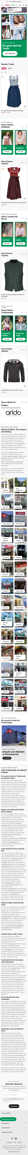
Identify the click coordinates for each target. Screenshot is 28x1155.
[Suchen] (17, 5)
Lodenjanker (13, 894)
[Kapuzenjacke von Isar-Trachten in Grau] (14, 371)
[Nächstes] (26, 126)
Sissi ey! (19, 461)
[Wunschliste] (25, 106)
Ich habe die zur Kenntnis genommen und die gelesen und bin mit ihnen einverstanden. (14, 1100)
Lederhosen (15, 858)
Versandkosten (6, 1147)
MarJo (14, 838)
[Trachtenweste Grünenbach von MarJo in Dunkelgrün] (14, 275)
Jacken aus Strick (16, 892)
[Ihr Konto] (23, 5)
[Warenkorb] (26, 5)
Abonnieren (14, 1106)
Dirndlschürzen (18, 979)
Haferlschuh (10, 890)
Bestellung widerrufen (8, 1119)
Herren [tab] (10, 68)
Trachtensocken (12, 888)
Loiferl (5, 888)
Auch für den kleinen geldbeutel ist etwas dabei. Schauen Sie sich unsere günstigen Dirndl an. (12, 927)
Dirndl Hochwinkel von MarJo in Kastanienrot (13, 202)
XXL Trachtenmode (16, 1009)
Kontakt (19, 1142)
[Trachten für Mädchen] (7, 323)
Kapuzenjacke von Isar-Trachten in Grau (12, 390)
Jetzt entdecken (8, 151)
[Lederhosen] (7, 229)
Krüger (20, 456)
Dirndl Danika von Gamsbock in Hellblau (12, 110)
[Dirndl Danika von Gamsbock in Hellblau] (14, 91)
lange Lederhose (7, 864)
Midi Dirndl (8, 834)
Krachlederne (8, 949)
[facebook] (16, 1138)
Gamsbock (12, 461)
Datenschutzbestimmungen (14, 1098)
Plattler (5, 862)
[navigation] (24, 126)
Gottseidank (4, 918)
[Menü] (2, 5)
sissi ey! (24, 918)
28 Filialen (21, 443)
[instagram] (12, 1138)
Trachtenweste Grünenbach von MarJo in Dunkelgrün (12, 295)
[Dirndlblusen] (21, 138)
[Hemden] (21, 229)
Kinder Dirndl (12, 944)
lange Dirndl (16, 834)
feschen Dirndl (15, 968)
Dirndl (10, 814)
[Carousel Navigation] (3, 72)
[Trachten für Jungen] (21, 323)
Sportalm (14, 456)
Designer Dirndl (7, 916)
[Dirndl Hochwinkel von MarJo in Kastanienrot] (14, 183)
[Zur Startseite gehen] (10, 5)
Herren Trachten (9, 855)
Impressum (9, 1142)
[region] (14, 184)
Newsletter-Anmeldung (15, 1)
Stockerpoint (23, 838)
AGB (12, 1099)
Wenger (9, 456)
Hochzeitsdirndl (12, 842)
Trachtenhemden (9, 883)
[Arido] (14, 413)
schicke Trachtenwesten (12, 884)
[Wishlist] (20, 5)
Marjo (5, 456)
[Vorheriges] (22, 126)
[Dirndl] (7, 138)
